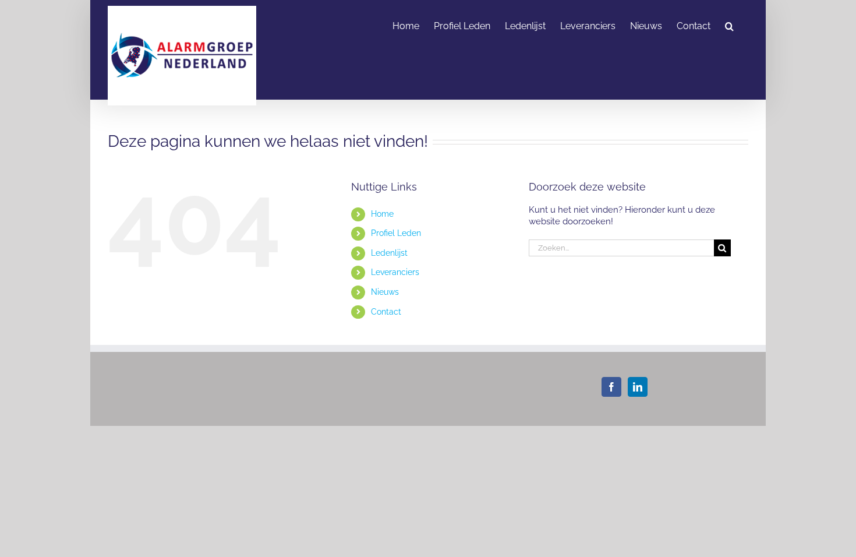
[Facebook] (611, 387)
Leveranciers (395, 272)
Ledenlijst (389, 253)
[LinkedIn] (638, 387)
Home (382, 213)
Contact (386, 311)
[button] (729, 25)
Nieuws (385, 292)
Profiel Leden (396, 233)
